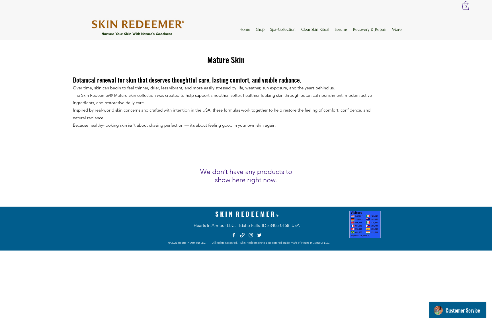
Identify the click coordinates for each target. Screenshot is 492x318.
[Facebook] (234, 235)
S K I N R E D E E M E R (246, 213)
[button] (465, 5)
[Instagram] (251, 235)
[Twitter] (259, 235)
